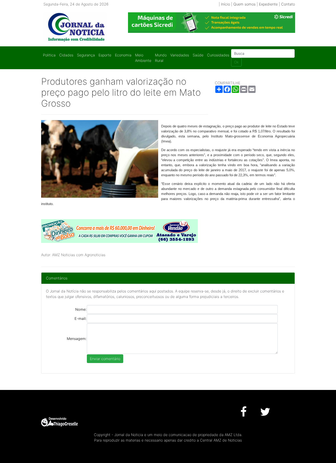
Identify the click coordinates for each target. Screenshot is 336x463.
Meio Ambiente (143, 58)
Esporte (105, 55)
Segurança (86, 55)
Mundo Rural (161, 58)
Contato (288, 4)
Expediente (268, 4)
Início (225, 4)
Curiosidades (218, 55)
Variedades (179, 55)
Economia (123, 55)
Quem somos (244, 4)
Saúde (198, 55)
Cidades (66, 55)
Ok (236, 62)
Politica (49, 55)
